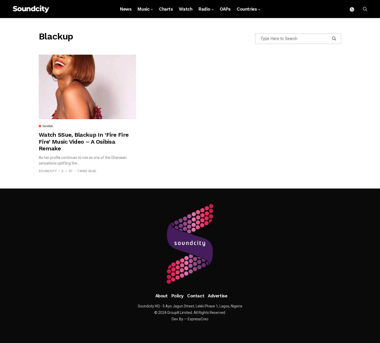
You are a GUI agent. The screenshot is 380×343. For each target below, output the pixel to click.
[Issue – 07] (190, 244)
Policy (177, 295)
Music (143, 9)
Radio (204, 9)
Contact (195, 295)
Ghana (47, 126)
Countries (247, 9)
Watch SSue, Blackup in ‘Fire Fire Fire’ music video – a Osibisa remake (83, 142)
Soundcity (48, 171)
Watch (185, 9)
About (161, 295)
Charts (166, 9)
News (125, 9)
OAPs (225, 9)
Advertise (217, 295)
